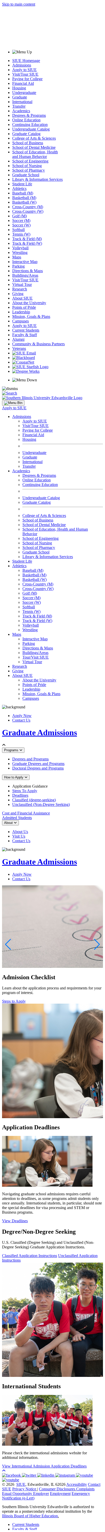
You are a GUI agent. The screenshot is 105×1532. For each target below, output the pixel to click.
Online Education (26, 120)
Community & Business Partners (38, 344)
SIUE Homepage (26, 60)
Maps (16, 257)
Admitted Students (17, 818)
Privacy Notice (24, 1489)
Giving (17, 293)
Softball (18, 229)
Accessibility (76, 1484)
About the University (29, 303)
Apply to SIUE (24, 70)
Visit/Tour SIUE (25, 74)
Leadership (21, 312)
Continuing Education (30, 124)
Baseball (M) (22, 193)
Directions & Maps (27, 271)
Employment (60, 1493)
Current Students (25, 330)
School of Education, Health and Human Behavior (35, 154)
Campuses (20, 321)
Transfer (18, 106)
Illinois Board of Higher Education (30, 1516)
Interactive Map (24, 261)
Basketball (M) (24, 197)
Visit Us (18, 836)
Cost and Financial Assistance (26, 813)
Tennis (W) (21, 234)
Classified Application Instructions (29, 1255)
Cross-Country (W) (27, 211)
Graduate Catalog (26, 134)
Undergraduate (24, 92)
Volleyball (20, 248)
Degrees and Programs (30, 759)
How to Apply (14, 777)
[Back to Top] (4, 1471)
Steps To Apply (24, 791)
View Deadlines (15, 1221)
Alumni (18, 339)
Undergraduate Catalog (31, 129)
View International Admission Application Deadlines (44, 1466)
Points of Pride (24, 307)
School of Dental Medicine (34, 147)
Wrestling (20, 252)
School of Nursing (27, 166)
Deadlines (20, 795)
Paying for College (27, 79)
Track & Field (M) (27, 239)
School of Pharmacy (28, 170)
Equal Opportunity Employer (25, 1493)
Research (19, 289)
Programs (11, 750)
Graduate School (25, 175)
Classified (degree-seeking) (34, 800)
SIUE (20, 1484)
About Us (20, 831)
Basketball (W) (24, 202)
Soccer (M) (21, 220)
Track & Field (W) (27, 243)
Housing (19, 88)
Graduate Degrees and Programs (38, 763)
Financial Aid (23, 83)
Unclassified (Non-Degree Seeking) (41, 804)
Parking (18, 266)
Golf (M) (19, 216)
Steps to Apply (14, 1001)
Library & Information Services (37, 179)
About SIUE (22, 298)
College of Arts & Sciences (34, 138)
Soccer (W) (21, 225)
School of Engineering (30, 161)
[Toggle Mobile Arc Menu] (13, 403)
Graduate (19, 97)
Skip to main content (18, 4)
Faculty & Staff (24, 335)
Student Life (22, 184)
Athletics (19, 188)
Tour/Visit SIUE (35, 657)
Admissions (21, 65)
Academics (21, 111)
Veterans (19, 348)
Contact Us (21, 720)
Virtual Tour (22, 284)
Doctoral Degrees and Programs (38, 768)
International (22, 102)
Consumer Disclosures (57, 1489)
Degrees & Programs (29, 115)
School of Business (27, 143)
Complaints (85, 1489)
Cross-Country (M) (27, 207)
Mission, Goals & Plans (31, 316)
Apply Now (22, 715)
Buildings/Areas (25, 275)
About (9, 823)
